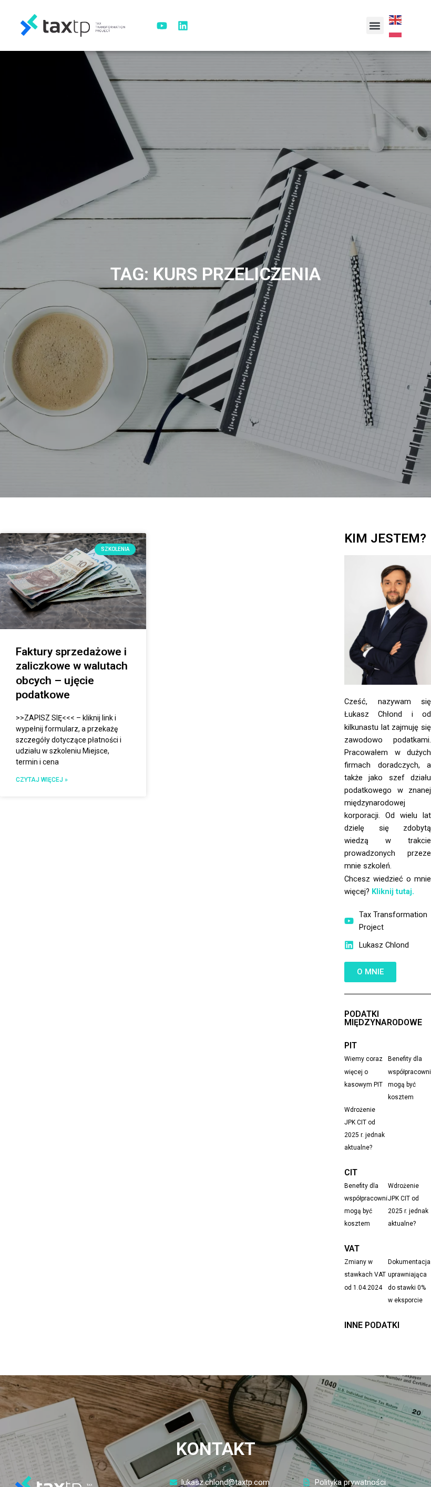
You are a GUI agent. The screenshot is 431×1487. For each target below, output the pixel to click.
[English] (396, 19)
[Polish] (396, 32)
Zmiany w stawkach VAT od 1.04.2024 (365, 1274)
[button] (375, 25)
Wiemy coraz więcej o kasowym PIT (363, 1071)
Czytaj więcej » (42, 779)
